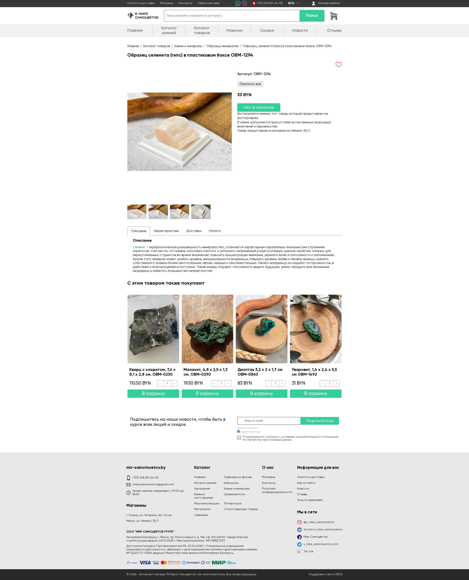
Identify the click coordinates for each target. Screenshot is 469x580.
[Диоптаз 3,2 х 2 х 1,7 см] (261, 329)
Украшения (202, 488)
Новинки (200, 477)
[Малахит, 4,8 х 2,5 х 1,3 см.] (207, 329)
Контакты (185, 3)
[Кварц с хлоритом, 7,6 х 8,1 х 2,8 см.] (153, 329)
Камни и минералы (237, 488)
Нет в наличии (258, 107)
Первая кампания (250, 432)
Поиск (312, 16)
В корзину (153, 393)
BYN (291, 3)
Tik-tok (308, 551)
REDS (339, 574)
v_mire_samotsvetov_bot (321, 544)
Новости (303, 488)
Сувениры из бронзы (238, 477)
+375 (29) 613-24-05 (269, 3)
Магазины (166, 3)
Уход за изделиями (310, 500)
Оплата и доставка (141, 3)
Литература (232, 503)
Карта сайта (306, 483)
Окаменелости (234, 494)
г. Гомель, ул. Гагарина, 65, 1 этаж (149, 515)
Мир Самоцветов (315, 536)
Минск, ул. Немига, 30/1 (142, 521)
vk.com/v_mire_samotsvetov (323, 529)
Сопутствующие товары (241, 509)
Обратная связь (208, 3)
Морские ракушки (206, 503)
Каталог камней (205, 483)
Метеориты (202, 509)
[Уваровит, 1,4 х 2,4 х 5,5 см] (316, 329)
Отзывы (302, 494)
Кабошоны (231, 483)
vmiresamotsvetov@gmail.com (153, 484)
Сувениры (201, 515)
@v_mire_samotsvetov (319, 522)
